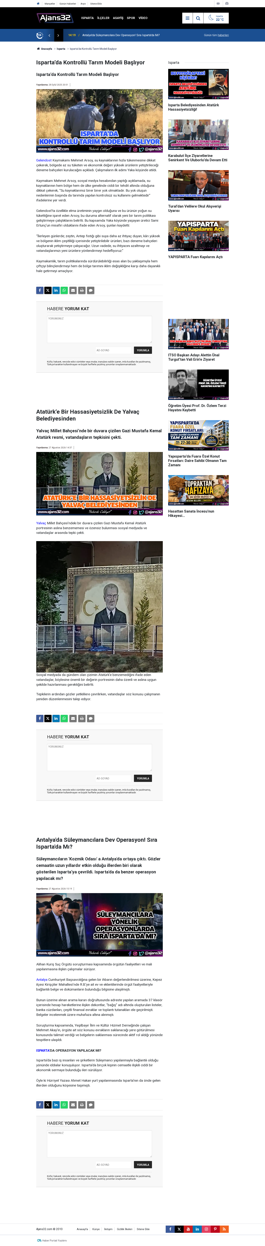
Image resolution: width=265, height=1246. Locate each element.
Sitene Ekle (96, 3)
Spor (131, 18)
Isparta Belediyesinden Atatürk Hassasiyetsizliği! (113, 35)
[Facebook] (39, 290)
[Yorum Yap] (90, 290)
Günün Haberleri (67, 3)
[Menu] (187, 18)
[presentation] (49, 35)
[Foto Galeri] (227, 3)
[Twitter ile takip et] (179, 1229)
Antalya (41, 980)
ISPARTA (42, 1050)
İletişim (108, 1229)
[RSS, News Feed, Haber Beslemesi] (224, 1229)
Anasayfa (46, 48)
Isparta (87, 18)
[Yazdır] (81, 290)
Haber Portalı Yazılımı (54, 1240)
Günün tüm (216, 35)
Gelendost (44, 160)
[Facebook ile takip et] (170, 1229)
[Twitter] (48, 290)
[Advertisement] (19, 96)
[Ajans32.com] (55, 18)
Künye (96, 1229)
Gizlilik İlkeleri (124, 1229)
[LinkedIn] (56, 290)
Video (143, 18)
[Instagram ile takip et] (206, 1229)
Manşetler (50, 3)
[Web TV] (218, 3)
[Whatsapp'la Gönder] (64, 290)
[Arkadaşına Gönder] (73, 290)
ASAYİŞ (118, 18)
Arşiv (83, 3)
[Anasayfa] (38, 3)
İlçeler (103, 18)
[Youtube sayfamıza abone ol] (188, 1229)
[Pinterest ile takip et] (215, 1229)
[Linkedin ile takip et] (197, 1229)
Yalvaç (41, 523)
